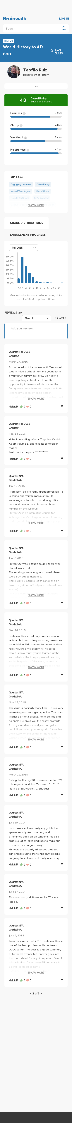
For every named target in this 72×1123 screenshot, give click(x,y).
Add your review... (22, 328)
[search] (32, 28)
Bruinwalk (14, 19)
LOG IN (64, 18)
